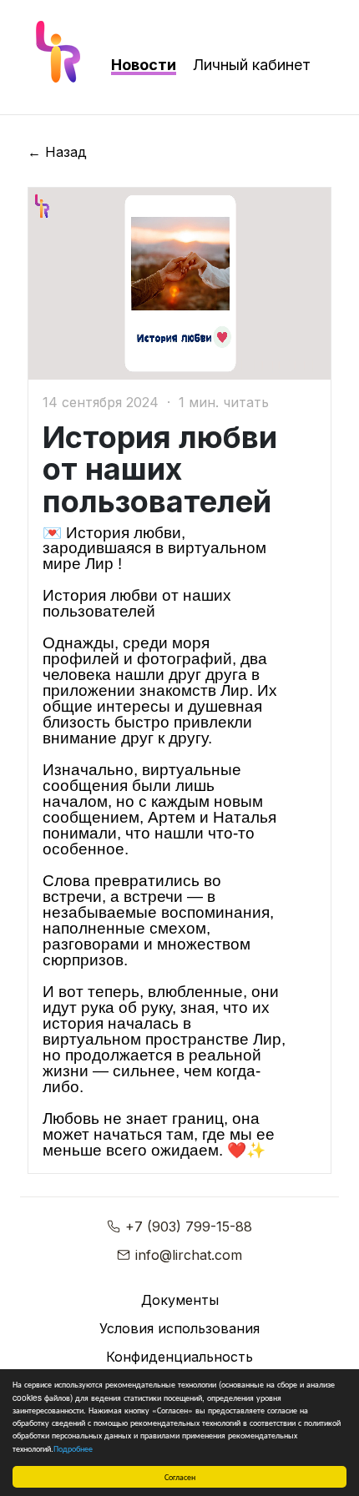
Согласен (179, 1476)
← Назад (57, 152)
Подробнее (73, 1448)
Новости (143, 64)
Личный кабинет (252, 64)
